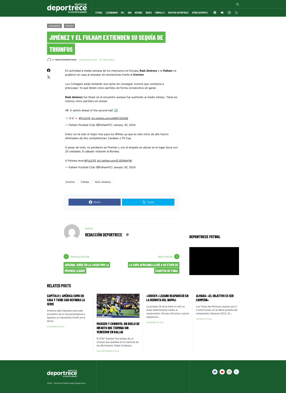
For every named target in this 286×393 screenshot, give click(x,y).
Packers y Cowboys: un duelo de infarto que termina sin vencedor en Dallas (118, 328)
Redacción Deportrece (103, 234)
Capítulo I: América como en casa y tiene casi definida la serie (66, 300)
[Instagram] (229, 12)
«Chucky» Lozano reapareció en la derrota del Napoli (167, 298)
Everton (70, 181)
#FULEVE (85, 118)
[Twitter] (236, 12)
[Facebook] (214, 12)
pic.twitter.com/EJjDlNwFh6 (114, 160)
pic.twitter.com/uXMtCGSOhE (109, 118)
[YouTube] (222, 12)
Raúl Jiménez (103, 181)
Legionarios (54, 26)
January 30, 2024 (124, 125)
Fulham (85, 181)
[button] (237, 4)
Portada (69, 26)
